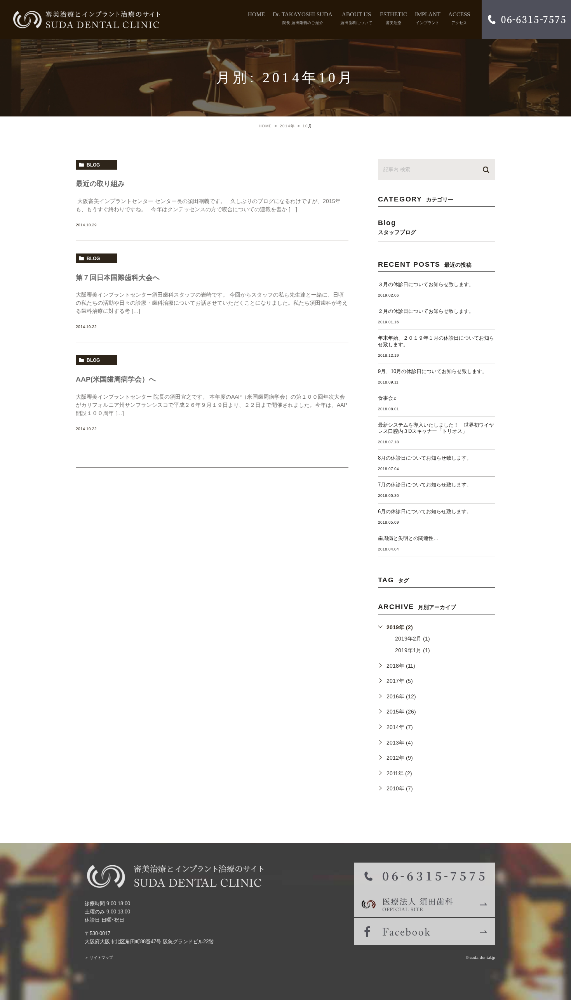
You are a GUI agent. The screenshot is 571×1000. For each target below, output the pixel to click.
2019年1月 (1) (412, 650)
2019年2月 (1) (412, 638)
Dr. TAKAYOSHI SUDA (303, 18)
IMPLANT (427, 18)
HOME (256, 15)
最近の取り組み (100, 184)
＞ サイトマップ (99, 957)
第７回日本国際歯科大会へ (118, 277)
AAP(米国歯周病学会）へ (116, 379)
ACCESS (459, 18)
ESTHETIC (393, 18)
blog (93, 165)
